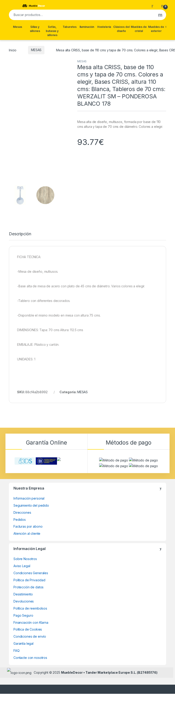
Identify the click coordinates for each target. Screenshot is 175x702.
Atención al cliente (26, 533)
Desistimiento (23, 594)
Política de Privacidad (29, 580)
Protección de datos (28, 587)
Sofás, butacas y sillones (52, 31)
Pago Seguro (23, 615)
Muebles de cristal (139, 29)
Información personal (28, 498)
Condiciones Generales (30, 573)
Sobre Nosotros (25, 559)
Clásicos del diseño (121, 29)
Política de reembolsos (30, 608)
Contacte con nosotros (30, 658)
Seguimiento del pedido (31, 505)
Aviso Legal (21, 566)
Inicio (12, 50)
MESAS (36, 50)
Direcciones (22, 512)
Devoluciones (23, 601)
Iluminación (87, 27)
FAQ (16, 650)
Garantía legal (23, 643)
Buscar (160, 15)
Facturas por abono (27, 526)
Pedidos (19, 519)
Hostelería (104, 27)
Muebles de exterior (156, 29)
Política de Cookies (27, 629)
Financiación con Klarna (30, 622)
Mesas (17, 27)
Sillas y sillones (35, 29)
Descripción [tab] (20, 234)
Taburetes (70, 27)
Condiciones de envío (29, 636)
